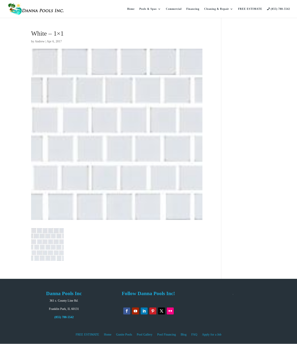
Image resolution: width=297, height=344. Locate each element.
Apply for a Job (211, 334)
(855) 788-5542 (280, 8)
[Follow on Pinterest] (152, 310)
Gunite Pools (124, 334)
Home (131, 8)
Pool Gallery (144, 334)
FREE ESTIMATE (250, 8)
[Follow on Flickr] (170, 310)
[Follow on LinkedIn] (144, 310)
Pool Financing (166, 334)
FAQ (194, 334)
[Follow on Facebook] (126, 310)
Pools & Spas (148, 8)
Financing (192, 8)
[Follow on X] (161, 310)
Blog (184, 334)
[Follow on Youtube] (135, 310)
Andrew (40, 41)
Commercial (174, 8)
